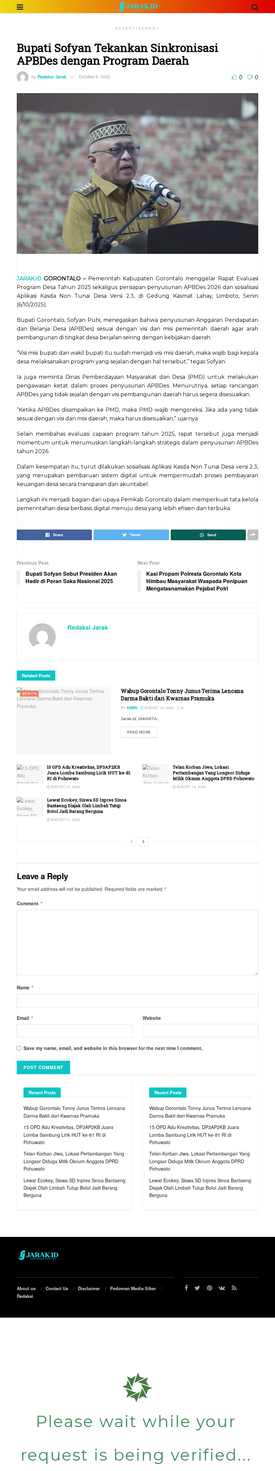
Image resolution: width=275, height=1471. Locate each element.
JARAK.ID (30, 278)
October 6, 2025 (94, 76)
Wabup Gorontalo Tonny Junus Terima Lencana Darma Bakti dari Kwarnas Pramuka (182, 694)
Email (25, 1017)
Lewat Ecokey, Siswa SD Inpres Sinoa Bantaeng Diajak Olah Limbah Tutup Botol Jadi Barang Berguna (86, 805)
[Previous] (131, 841)
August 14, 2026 (191, 786)
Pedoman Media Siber (133, 1288)
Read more (139, 731)
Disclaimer (89, 1288)
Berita (29, 693)
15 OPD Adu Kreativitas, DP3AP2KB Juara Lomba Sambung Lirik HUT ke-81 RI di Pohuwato (88, 772)
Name (25, 987)
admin (131, 707)
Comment (30, 903)
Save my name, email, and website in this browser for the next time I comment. (113, 1048)
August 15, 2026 (159, 707)
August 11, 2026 (65, 819)
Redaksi (25, 1296)
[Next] (144, 841)
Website (152, 1017)
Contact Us (57, 1288)
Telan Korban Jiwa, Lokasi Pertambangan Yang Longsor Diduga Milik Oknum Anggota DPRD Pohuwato (214, 772)
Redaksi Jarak (52, 76)
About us (26, 1288)
